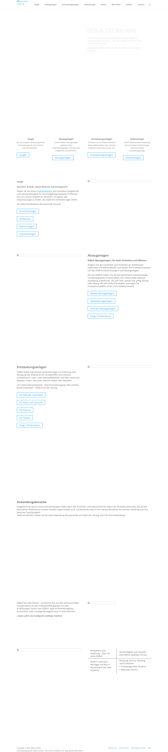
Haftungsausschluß (138, 748)
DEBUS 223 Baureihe (111, 30)
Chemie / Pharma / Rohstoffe (99, 527)
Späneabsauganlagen (101, 301)
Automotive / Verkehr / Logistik (65, 527)
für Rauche (25, 410)
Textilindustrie (62, 565)
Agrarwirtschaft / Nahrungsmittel (27, 527)
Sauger (37, 5)
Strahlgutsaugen (134, 565)
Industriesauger (27, 233)
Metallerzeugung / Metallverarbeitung (98, 541)
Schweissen (132, 539)
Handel (129, 575)
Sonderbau (25, 218)
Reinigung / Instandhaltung (131, 527)
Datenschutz (124, 748)
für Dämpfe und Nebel (31, 394)
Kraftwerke (25, 565)
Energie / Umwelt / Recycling (28, 541)
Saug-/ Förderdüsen (100, 316)
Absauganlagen (51, 5)
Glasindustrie (62, 554)
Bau (21, 554)
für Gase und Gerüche (31, 402)
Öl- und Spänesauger (74, 733)
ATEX (67, 727)
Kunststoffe (96, 565)
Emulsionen (70, 721)
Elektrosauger (26, 226)
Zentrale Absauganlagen (103, 308)
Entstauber (70, 718)
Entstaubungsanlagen (70, 5)
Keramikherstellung (136, 554)
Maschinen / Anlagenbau (60, 541)
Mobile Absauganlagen (102, 293)
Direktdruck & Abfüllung (25, 577)
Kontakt (129, 5)
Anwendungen (89, 5)
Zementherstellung (100, 575)
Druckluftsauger (27, 211)
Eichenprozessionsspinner (68, 575)
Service (103, 5)
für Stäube (24, 417)
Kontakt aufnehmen (136, 471)
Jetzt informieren (98, 57)
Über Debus (116, 5)
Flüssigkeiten (71, 724)
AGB (149, 748)
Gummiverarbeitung (101, 554)
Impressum (112, 748)
